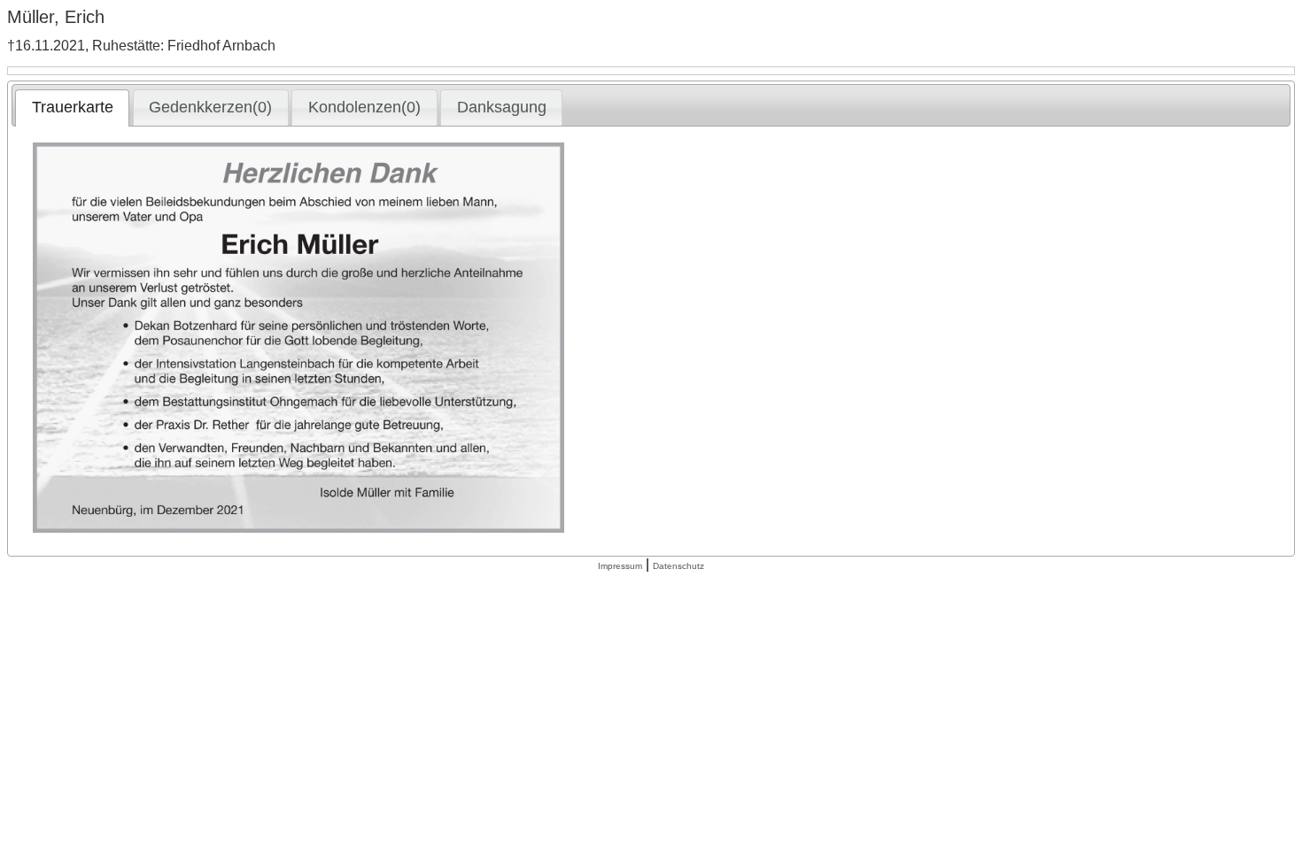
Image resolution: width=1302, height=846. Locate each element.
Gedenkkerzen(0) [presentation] (210, 107)
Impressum (620, 566)
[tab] (72, 108)
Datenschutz (678, 566)
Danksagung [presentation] (501, 107)
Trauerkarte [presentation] (72, 107)
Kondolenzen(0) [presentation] (364, 107)
